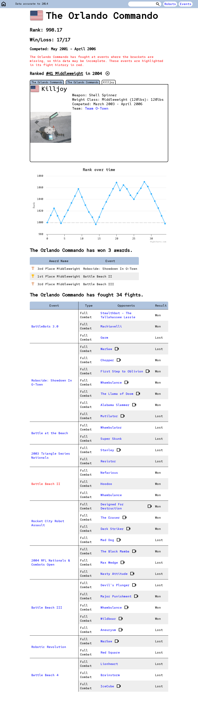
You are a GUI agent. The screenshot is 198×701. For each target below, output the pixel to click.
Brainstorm (110, 675)
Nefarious (109, 473)
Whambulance (115, 382)
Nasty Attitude (118, 573)
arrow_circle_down (107, 73)
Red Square (110, 652)
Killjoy (108, 82)
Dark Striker (116, 528)
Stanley (111, 450)
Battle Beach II (45, 484)
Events (185, 4)
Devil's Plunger (119, 585)
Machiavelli (111, 326)
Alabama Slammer (119, 405)
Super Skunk (111, 439)
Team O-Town (96, 108)
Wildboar (112, 618)
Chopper (111, 360)
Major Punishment (119, 596)
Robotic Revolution (48, 647)
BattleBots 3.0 (44, 326)
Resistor (108, 461)
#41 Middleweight (64, 73)
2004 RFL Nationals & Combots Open (50, 562)
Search (157, 4)
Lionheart (109, 664)
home (4, 4)
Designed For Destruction (126, 506)
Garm (104, 338)
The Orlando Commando (46, 82)
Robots (170, 4)
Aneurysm (112, 629)
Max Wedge (113, 562)
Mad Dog (111, 540)
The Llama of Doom (120, 393)
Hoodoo (106, 484)
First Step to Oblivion (125, 371)
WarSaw (110, 349)
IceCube (111, 686)
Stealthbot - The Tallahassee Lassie (118, 315)
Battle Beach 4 (44, 675)
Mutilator (113, 416)
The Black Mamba (119, 551)
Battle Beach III (46, 607)
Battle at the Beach (49, 433)
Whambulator (111, 427)
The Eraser (114, 517)
